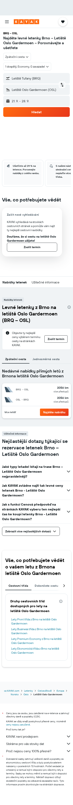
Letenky (28, 690)
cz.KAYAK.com (11, 690)
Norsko (15, 694)
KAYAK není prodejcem (22, 736)
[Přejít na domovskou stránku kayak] (26, 21)
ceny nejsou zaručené (18, 724)
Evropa (60, 690)
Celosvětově (45, 690)
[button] (6, 21)
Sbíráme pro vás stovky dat (25, 744)
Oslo (26, 694)
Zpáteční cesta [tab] (15, 359)
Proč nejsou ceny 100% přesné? (28, 751)
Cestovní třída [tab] (18, 586)
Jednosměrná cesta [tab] (46, 359)
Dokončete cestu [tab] (46, 586)
